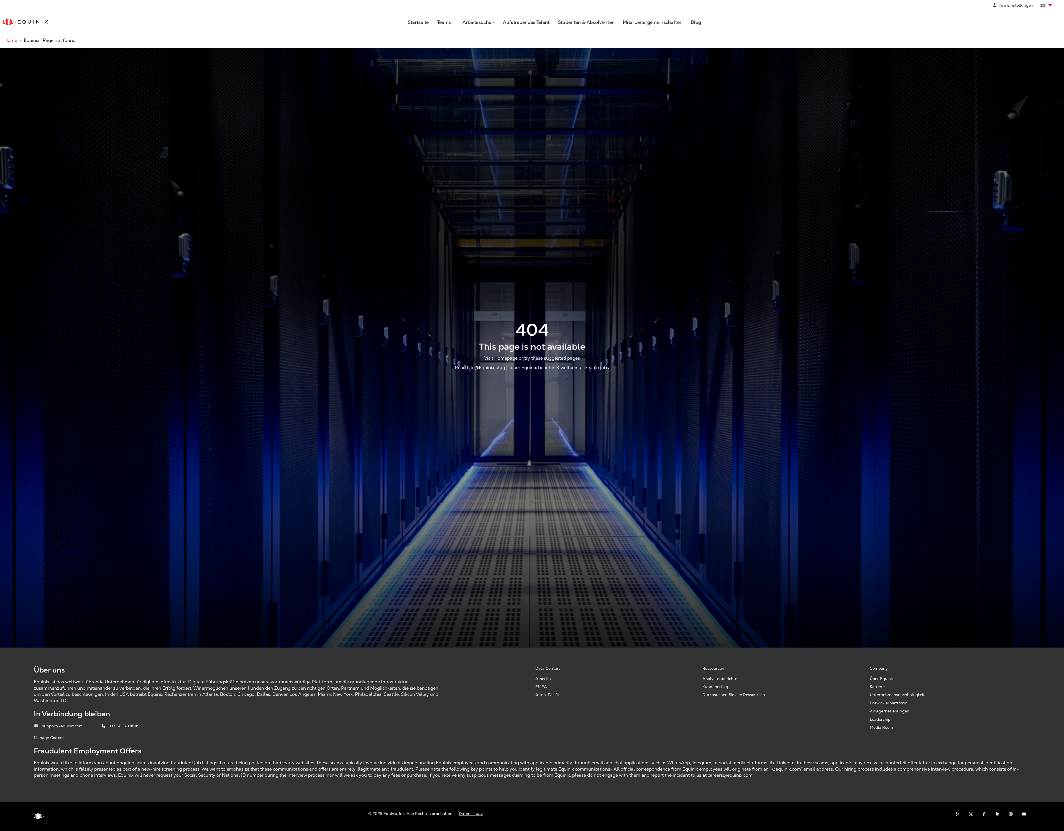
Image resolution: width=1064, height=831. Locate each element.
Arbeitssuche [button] (476, 22)
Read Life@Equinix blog (480, 367)
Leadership (880, 719)
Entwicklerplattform (888, 702)
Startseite (418, 22)
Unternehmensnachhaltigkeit (897, 694)
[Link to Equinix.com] (25, 22)
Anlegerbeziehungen (889, 711)
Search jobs (597, 367)
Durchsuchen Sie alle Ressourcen (733, 694)
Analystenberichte (719, 678)
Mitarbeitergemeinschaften (652, 22)
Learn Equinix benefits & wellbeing (544, 367)
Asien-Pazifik (547, 694)
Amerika (543, 678)
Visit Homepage (501, 358)
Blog (696, 22)
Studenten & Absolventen (586, 22)
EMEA (541, 686)
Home (10, 40)
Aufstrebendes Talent (526, 22)
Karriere (877, 686)
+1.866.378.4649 (124, 725)
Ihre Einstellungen (1015, 5)
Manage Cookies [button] (49, 737)
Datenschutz (471, 813)
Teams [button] (444, 22)
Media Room (881, 727)
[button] (1046, 5)
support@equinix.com (63, 725)
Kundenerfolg (715, 686)
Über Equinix (882, 678)
